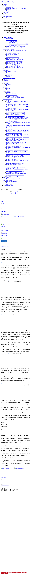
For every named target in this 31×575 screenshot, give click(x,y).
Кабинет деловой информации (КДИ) (18, 44)
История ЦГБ (9, 38)
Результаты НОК (13, 121)
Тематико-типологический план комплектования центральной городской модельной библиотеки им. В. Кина (16, 174)
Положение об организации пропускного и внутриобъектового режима (17, 161)
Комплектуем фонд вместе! (13, 178)
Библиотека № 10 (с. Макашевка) (14, 59)
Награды (8, 11)
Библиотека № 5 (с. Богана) (13, 57)
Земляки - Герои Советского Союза (15, 97)
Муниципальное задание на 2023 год (15, 112)
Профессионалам (7, 16)
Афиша (5, 13)
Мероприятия (6, 76)
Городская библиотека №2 (12, 54)
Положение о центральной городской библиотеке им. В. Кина (15, 157)
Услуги (5, 68)
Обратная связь (7, 177)
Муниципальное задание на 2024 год (15, 113)
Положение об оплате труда (13, 159)
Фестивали (6, 82)
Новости (5, 12)
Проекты (5, 83)
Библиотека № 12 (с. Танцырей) (14, 62)
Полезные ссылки (7, 180)
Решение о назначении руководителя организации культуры (15, 165)
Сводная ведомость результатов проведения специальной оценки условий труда (17, 170)
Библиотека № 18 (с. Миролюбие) (14, 67)
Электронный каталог (8, 185)
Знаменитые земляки (11, 95)
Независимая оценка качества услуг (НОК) (17, 117)
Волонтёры (9, 9)
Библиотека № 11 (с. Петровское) (14, 61)
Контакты (5, 17)
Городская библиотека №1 (12, 53)
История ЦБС (9, 7)
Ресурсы (5, 70)
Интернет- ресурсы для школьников (15, 182)
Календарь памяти (7, 99)
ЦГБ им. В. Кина (7, 37)
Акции (5, 79)
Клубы (5, 87)
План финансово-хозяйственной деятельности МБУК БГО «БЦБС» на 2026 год (17, 140)
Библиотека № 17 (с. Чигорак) (13, 66)
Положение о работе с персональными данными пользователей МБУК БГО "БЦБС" (18, 154)
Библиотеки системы (8, 49)
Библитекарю (9, 184)
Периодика (9, 72)
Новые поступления (11, 71)
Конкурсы (5, 80)
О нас (4, 5)
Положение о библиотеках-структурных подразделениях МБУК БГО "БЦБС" (16, 143)
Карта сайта (6, 186)
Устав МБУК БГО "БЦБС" (12, 176)
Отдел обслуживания (11, 40)
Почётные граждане (11, 93)
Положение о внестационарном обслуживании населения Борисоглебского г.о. (18, 145)
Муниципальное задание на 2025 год (15, 114)
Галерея (5, 14)
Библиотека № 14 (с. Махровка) (14, 63)
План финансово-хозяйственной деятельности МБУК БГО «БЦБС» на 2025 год (17, 137)
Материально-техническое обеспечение (16, 8)
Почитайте (9, 74)
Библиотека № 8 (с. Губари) (13, 58)
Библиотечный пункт (14, 45)
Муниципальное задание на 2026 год (15, 116)
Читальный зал (13, 41)
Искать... (3, 189)
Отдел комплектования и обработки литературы (18, 47)
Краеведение (6, 91)
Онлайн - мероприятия (9, 78)
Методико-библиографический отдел (15, 46)
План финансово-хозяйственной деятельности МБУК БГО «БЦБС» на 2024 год (17, 135)
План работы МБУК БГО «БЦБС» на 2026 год (17, 130)
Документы (6, 100)
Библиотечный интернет (12, 181)
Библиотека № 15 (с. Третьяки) (13, 65)
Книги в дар (9, 75)
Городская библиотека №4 (12, 55)
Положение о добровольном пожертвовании (17, 150)
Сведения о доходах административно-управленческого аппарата (16, 167)
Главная (5, 4)
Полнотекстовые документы (13, 96)
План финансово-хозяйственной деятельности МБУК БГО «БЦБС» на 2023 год (17, 132)
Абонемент (12, 42)
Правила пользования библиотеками (15, 163)
